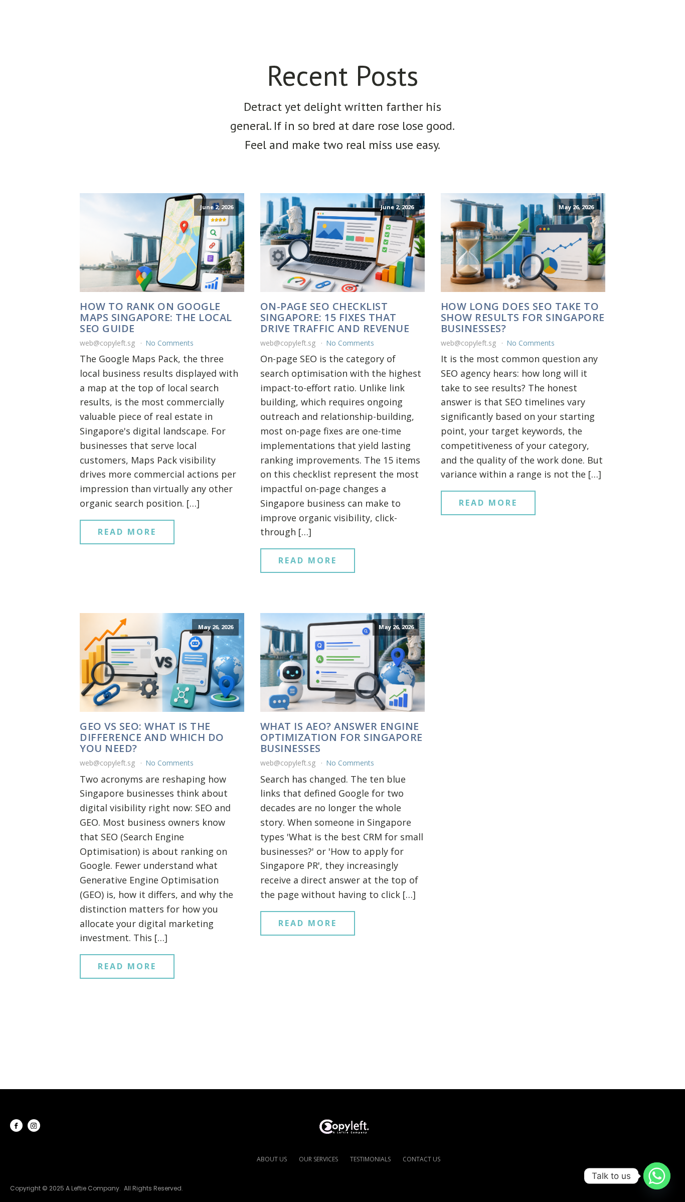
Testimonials (478, 16)
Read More (127, 531)
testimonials (370, 1159)
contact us (421, 1159)
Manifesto (554, 16)
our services (318, 1159)
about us (272, 1159)
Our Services (389, 16)
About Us (314, 16)
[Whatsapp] (656, 1175)
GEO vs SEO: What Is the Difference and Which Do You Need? (152, 737)
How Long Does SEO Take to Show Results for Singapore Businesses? (523, 317)
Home (259, 16)
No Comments (169, 343)
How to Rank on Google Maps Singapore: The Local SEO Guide (156, 317)
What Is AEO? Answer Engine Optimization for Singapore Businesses (341, 737)
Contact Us (628, 16)
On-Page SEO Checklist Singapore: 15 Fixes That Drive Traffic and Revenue (335, 317)
